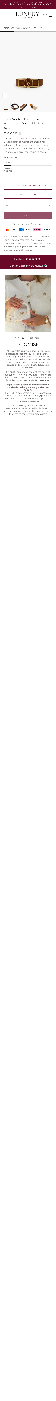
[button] (5, 15)
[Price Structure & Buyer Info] (20, 133)
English (23, 7)
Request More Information (28, 186)
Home (6, 27)
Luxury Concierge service (32, 405)
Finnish (33, 7)
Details (7, 163)
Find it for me (28, 195)
